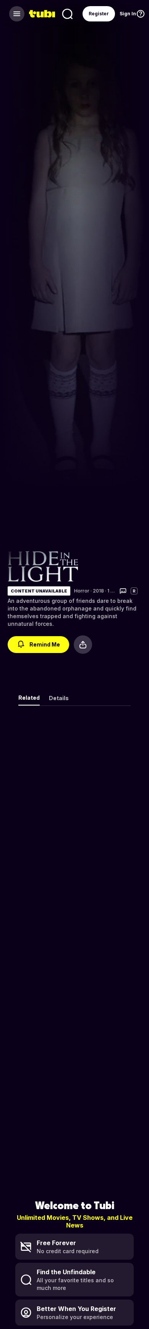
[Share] (83, 644)
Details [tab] (59, 698)
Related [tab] (29, 697)
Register (99, 13)
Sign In (128, 13)
